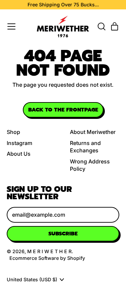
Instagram (19, 143)
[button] (101, 26)
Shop (13, 132)
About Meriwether (93, 132)
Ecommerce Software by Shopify (47, 258)
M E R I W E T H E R (49, 251)
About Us (19, 153)
